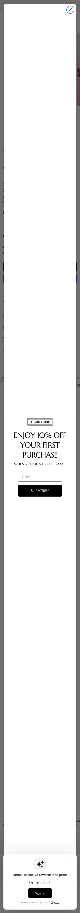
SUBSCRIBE (40, 490)
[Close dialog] (70, 10)
